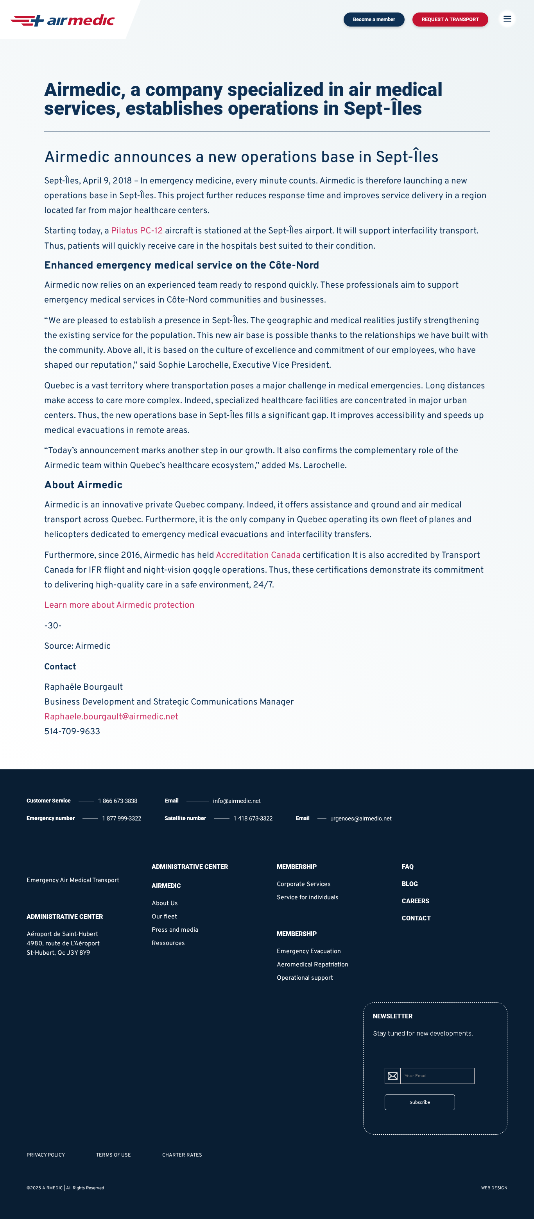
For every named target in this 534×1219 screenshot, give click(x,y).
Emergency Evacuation (309, 952)
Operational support (305, 978)
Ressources (168, 943)
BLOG (410, 884)
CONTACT (416, 918)
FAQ (408, 866)
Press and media (175, 930)
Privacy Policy (46, 1155)
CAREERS (415, 901)
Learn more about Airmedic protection (119, 605)
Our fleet (164, 917)
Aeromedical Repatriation (312, 965)
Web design (494, 1188)
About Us (165, 904)
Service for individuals (308, 898)
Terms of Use (113, 1155)
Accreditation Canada (258, 555)
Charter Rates (182, 1155)
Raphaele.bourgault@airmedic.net (111, 717)
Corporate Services (304, 884)
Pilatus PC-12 (137, 231)
